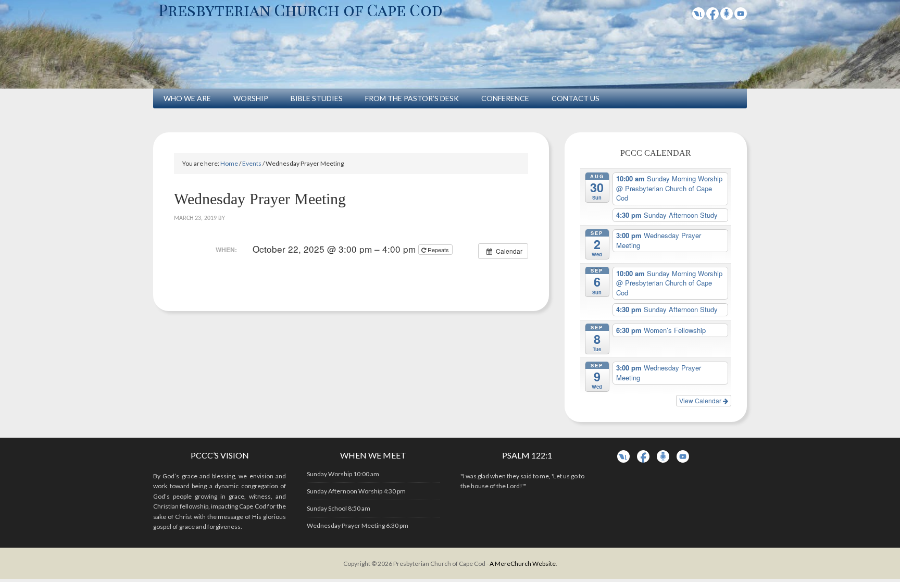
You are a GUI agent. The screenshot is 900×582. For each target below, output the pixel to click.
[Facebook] (712, 16)
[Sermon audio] (726, 16)
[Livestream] (698, 16)
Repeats (438, 249)
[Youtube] (740, 16)
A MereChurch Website (523, 563)
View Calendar (701, 400)
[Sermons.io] (663, 460)
